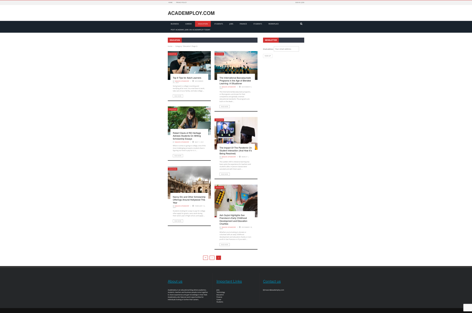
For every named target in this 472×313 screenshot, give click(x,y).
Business (175, 24)
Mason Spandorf (182, 81)
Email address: (268, 49)
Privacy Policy (181, 2)
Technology (220, 292)
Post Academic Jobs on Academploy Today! (190, 30)
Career (188, 24)
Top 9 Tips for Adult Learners (187, 77)
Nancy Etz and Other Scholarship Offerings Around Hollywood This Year (189, 199)
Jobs (231, 24)
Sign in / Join (299, 2)
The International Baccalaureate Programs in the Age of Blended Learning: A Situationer (235, 80)
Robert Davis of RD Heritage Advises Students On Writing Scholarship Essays (187, 135)
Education (203, 24)
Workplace (273, 24)
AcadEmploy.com (191, 12)
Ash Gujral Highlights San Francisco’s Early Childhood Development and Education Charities (233, 219)
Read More (177, 96)
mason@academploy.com (274, 290)
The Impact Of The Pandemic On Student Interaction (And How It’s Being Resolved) (236, 150)
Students (218, 24)
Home (170, 2)
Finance (243, 24)
